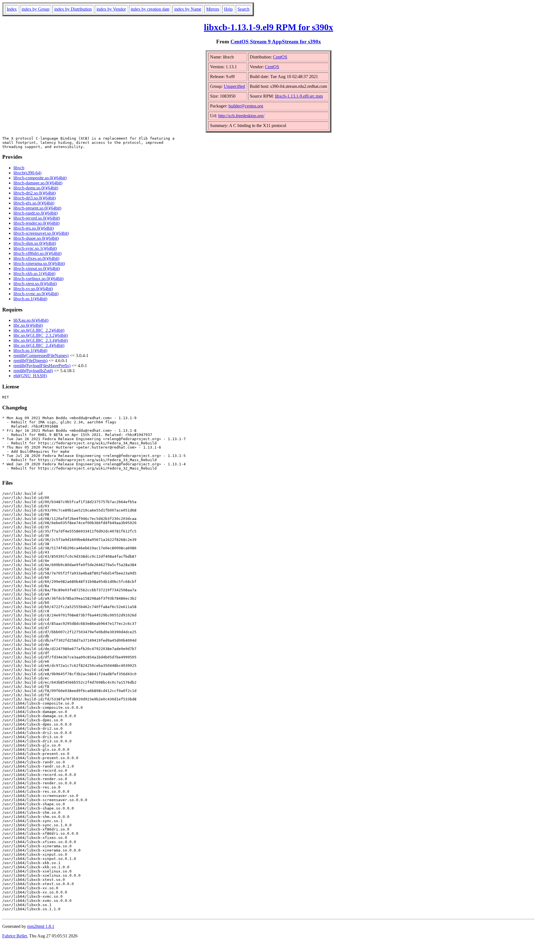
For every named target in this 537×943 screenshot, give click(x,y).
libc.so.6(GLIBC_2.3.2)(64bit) (40, 335)
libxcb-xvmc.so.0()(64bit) (35, 293)
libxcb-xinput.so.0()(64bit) (36, 268)
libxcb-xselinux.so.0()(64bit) (38, 278)
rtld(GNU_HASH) (30, 375)
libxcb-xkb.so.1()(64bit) (34, 273)
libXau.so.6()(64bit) (30, 320)
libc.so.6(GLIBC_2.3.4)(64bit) (40, 340)
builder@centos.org (246, 106)
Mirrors (212, 9)
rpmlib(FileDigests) (30, 360)
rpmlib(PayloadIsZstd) (33, 370)
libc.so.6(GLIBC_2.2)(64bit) (38, 330)
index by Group (36, 9)
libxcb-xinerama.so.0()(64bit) (39, 263)
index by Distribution (73, 9)
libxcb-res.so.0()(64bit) (33, 228)
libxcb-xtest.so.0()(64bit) (35, 283)
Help (228, 9)
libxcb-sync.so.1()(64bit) (35, 248)
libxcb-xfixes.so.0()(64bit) (36, 258)
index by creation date (150, 9)
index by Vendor (111, 9)
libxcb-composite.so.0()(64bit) (40, 177)
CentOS (280, 57)
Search (243, 9)
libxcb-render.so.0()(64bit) (36, 223)
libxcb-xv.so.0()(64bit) (33, 288)
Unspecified (234, 86)
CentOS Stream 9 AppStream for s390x (275, 41)
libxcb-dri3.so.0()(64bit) (34, 198)
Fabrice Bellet (14, 935)
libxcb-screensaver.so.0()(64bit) (41, 233)
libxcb (18, 167)
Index (12, 9)
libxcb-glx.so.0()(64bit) (33, 203)
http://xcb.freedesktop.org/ (241, 115)
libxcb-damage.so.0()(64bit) (37, 182)
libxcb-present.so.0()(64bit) (37, 208)
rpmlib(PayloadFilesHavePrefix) (41, 365)
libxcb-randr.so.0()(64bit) (35, 213)
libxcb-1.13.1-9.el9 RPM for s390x (268, 27)
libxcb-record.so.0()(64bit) (36, 218)
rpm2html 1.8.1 (40, 926)
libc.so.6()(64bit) (28, 325)
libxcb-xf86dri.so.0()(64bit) (37, 253)
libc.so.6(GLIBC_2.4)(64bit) (38, 345)
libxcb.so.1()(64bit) (30, 298)
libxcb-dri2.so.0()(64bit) (34, 193)
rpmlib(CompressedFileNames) (41, 355)
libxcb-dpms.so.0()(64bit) (35, 188)
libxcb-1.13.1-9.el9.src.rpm (299, 96)
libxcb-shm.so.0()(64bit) (34, 243)
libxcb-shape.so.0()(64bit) (36, 238)
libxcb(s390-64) (27, 172)
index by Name (187, 9)
